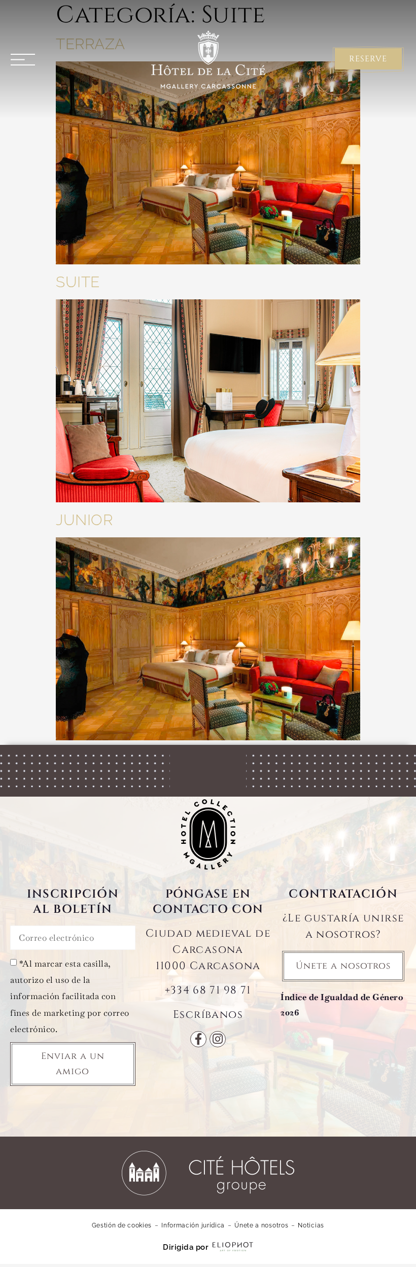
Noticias (311, 1225)
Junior (84, 520)
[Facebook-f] (198, 1039)
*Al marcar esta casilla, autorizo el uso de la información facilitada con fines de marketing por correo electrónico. (69, 996)
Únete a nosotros (261, 1225)
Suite (78, 282)
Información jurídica (193, 1225)
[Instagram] (218, 1039)
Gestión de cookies (122, 1225)
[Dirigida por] (233, 1246)
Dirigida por (186, 1247)
